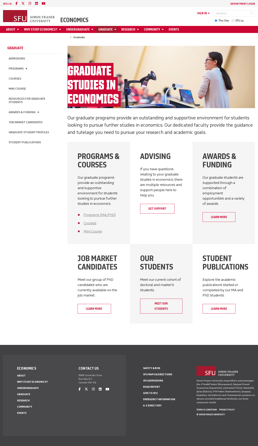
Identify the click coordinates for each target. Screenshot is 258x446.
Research (128, 29)
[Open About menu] (18, 29)
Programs (16, 68)
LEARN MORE (219, 217)
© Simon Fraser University (211, 414)
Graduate (105, 29)
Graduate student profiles (29, 132)
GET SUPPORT (157, 208)
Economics (74, 20)
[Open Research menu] (138, 29)
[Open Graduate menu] (115, 29)
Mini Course (93, 231)
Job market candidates (26, 122)
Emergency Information (159, 399)
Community (152, 29)
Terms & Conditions (207, 409)
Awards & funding (22, 112)
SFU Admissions (153, 380)
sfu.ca (7, 3)
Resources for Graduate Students (27, 100)
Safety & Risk (151, 368)
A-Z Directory (152, 405)
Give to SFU (150, 393)
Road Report (151, 387)
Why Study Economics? (40, 29)
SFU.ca (239, 20)
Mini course (17, 88)
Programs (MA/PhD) (100, 215)
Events (174, 29)
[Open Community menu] (163, 29)
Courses (15, 78)
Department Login (242, 3)
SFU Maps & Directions (157, 374)
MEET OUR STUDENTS (161, 306)
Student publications (25, 142)
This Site (223, 20)
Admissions (17, 58)
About (10, 29)
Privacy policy (227, 409)
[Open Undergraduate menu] (93, 29)
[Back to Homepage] (29, 16)
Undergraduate (78, 29)
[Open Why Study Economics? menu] (60, 29)
